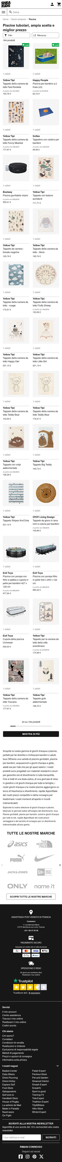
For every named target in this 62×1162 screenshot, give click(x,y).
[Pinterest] (34, 1157)
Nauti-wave (8, 1112)
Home (5, 19)
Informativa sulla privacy (14, 1059)
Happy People (40, 80)
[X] (41, 1157)
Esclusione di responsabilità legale (20, 1049)
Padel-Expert (39, 1070)
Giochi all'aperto (18, 19)
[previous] (2, 865)
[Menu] (3, 12)
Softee (36, 136)
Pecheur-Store (39, 1074)
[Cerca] (10, 12)
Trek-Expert (38, 1098)
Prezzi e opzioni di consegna (17, 1056)
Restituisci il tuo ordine (31, 974)
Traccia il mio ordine (12, 1018)
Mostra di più (31, 734)
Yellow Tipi (9, 80)
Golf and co (8, 1094)
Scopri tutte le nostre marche (31, 896)
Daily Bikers (8, 1074)
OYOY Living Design (44, 517)
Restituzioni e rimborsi (13, 1046)
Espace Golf (8, 1084)
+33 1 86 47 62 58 (31, 930)
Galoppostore (9, 1091)
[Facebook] (20, 1157)
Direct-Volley (8, 1081)
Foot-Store (7, 1088)
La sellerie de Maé (11, 1105)
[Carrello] (59, 4)
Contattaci (31, 921)
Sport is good (39, 1091)
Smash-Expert (39, 1084)
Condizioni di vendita (13, 1042)
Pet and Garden (40, 1077)
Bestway (7, 192)
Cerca (16, 12)
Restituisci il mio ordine (14, 1022)
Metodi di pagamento (13, 1053)
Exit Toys (8, 572)
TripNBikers (38, 1105)
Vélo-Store (37, 1108)
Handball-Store (10, 1098)
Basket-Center (9, 1070)
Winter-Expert (39, 1112)
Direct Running (10, 1077)
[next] (60, 865)
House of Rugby (10, 1101)
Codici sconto (9, 1025)
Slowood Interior (40, 1081)
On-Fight (6, 1115)
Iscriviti (51, 1137)
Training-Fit (38, 1094)
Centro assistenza (11, 1015)
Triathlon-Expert (40, 1101)
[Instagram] (27, 1157)
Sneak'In (36, 1088)
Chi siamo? (8, 1035)
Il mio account (9, 1011)
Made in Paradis (10, 1108)
